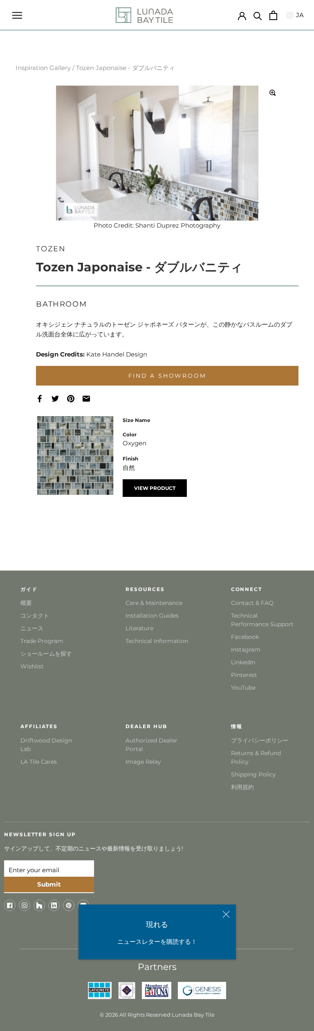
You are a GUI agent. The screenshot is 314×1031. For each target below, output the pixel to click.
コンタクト (34, 615)
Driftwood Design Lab (46, 745)
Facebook (245, 637)
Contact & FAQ (252, 603)
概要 (26, 603)
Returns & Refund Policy (256, 757)
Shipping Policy (253, 774)
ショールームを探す (46, 653)
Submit (49, 884)
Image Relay (143, 761)
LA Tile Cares (38, 761)
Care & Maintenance (154, 603)
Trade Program (41, 641)
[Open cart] (273, 15)
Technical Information (157, 641)
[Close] (226, 914)
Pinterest (244, 675)
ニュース (31, 628)
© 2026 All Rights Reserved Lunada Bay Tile (157, 1014)
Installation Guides (152, 615)
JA (299, 15)
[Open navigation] (17, 15)
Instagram (245, 649)
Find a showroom (167, 375)
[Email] (90, 399)
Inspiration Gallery (43, 68)
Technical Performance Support (262, 620)
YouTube (243, 687)
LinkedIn (243, 662)
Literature (139, 628)
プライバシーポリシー (259, 740)
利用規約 (242, 787)
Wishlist (32, 666)
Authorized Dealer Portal (151, 745)
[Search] (257, 15)
